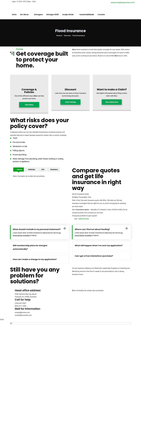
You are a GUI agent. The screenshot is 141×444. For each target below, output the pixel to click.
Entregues (38, 14)
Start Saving (70, 102)
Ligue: (14, 1)
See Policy (29, 105)
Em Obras (24, 14)
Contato (101, 14)
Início (14, 14)
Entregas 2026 (52, 14)
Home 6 (59, 36)
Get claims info (111, 102)
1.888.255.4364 (83, 219)
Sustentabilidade (86, 14)
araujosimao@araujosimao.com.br (123, 3)
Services (67, 36)
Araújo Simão (68, 14)
